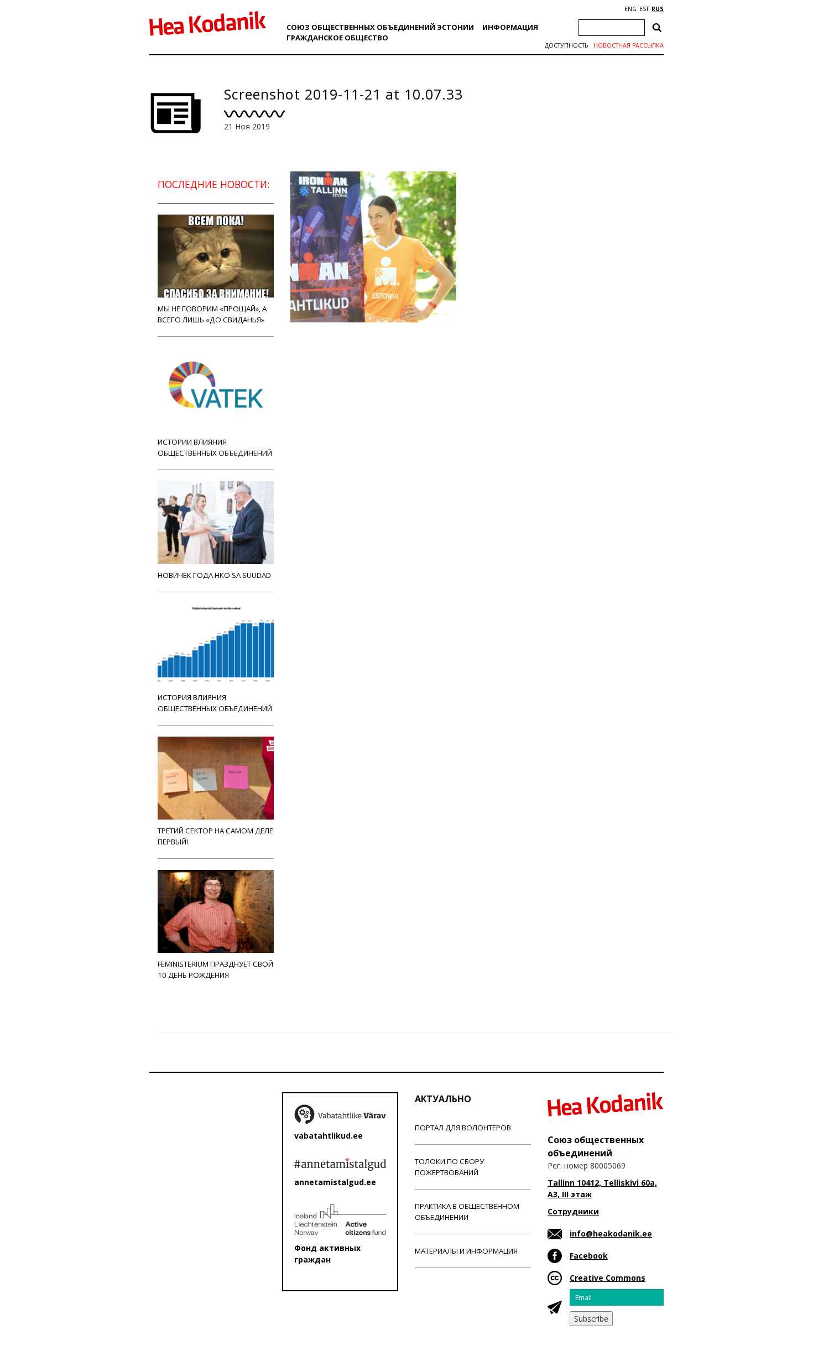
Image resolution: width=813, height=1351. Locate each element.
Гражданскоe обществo (337, 38)
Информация (510, 27)
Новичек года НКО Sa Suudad (214, 575)
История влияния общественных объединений (215, 702)
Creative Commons (607, 1277)
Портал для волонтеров (463, 1128)
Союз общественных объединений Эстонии (380, 27)
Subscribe (591, 1318)
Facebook (589, 1255)
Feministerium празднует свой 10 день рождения (215, 969)
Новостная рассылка (628, 45)
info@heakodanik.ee (611, 1233)
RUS (658, 9)
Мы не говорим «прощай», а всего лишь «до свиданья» (212, 314)
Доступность (566, 45)
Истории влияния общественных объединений (215, 447)
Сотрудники (573, 1211)
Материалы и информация (466, 1251)
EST (644, 9)
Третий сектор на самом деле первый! (215, 836)
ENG (630, 9)
